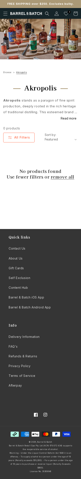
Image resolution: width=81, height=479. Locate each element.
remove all (62, 177)
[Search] (47, 13)
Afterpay (15, 385)
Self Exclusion (19, 278)
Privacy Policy (19, 366)
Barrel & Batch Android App (30, 307)
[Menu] (5, 13)
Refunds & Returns (23, 356)
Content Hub (18, 287)
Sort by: (50, 135)
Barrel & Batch (44, 442)
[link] (40, 39)
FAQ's (13, 346)
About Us (16, 258)
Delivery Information (24, 337)
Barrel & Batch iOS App (26, 297)
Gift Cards (16, 268)
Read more (68, 118)
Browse (7, 72)
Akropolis (21, 72)
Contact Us (17, 248)
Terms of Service (22, 375)
